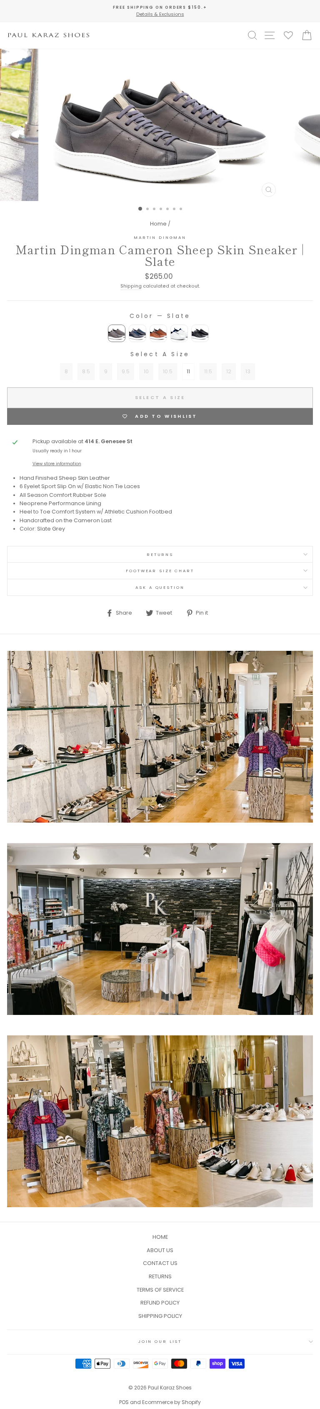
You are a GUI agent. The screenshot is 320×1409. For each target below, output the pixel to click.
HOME (160, 1236)
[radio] (116, 333)
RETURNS (160, 554)
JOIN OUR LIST (160, 1341)
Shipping (131, 286)
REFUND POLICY (160, 1302)
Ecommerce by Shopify (171, 1402)
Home (158, 223)
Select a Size (160, 354)
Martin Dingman (160, 237)
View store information (56, 464)
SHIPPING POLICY (160, 1316)
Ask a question (159, 587)
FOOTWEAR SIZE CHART (160, 570)
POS (124, 1402)
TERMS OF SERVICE (160, 1289)
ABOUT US (160, 1250)
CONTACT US (160, 1263)
